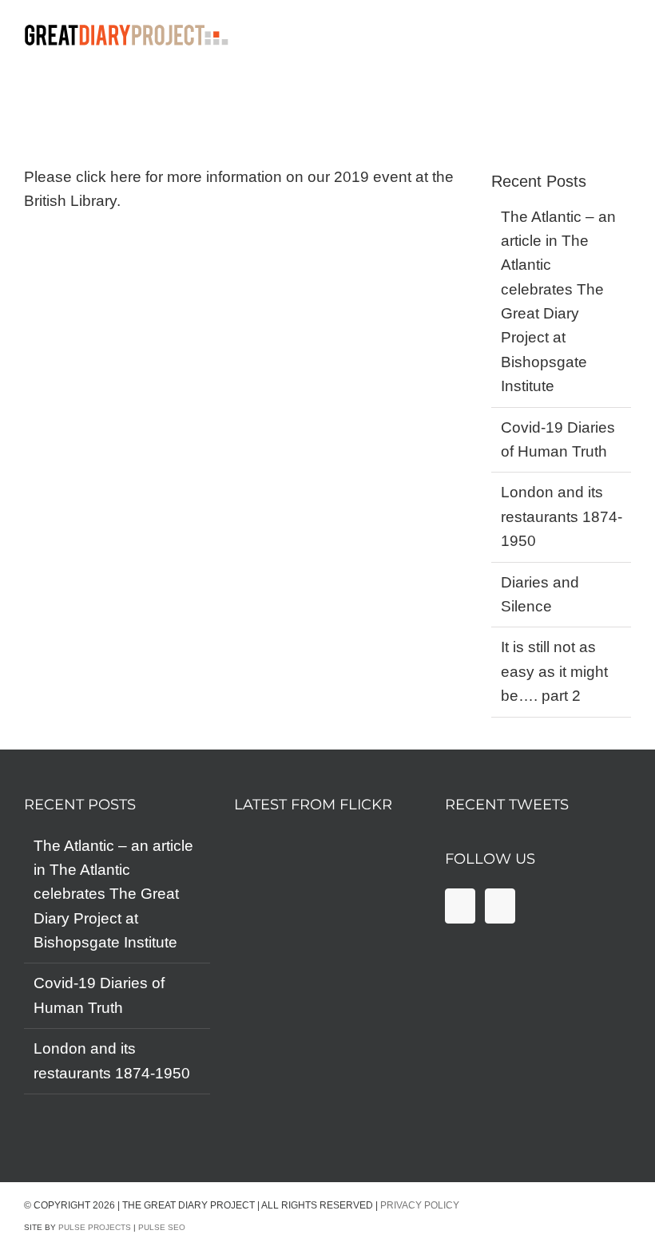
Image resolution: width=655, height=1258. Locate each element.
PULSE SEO (161, 1227)
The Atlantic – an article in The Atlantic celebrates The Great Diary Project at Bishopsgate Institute (113, 894)
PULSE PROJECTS (94, 1227)
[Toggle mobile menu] (645, 38)
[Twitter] (500, 906)
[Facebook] (460, 906)
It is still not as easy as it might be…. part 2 (554, 671)
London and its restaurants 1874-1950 (561, 516)
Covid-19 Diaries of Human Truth (99, 995)
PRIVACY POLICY (419, 1205)
